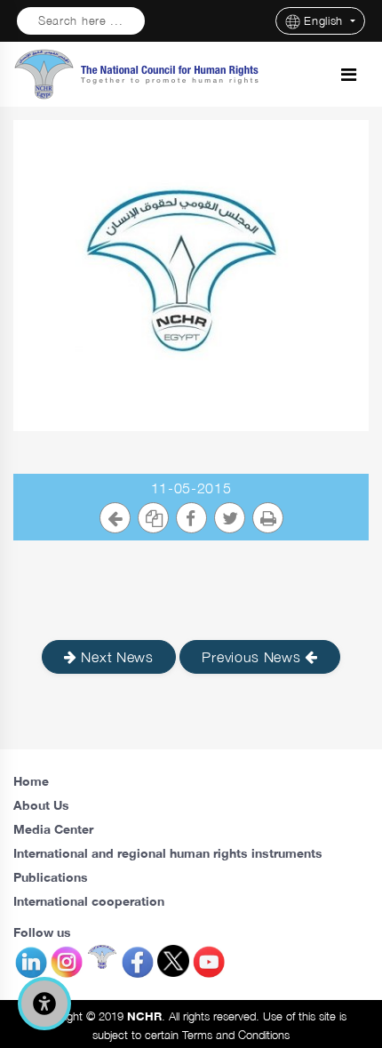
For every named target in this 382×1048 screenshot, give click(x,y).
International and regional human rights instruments (167, 852)
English (325, 21)
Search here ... (80, 21)
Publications (50, 876)
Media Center (53, 828)
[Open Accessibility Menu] (44, 1003)
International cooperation (88, 900)
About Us (41, 804)
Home (31, 780)
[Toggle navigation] (349, 74)
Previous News (253, 657)
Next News (115, 657)
